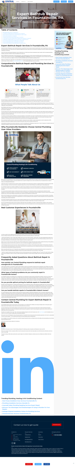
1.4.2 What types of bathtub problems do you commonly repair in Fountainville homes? (15, 39)
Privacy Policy (40, 437)
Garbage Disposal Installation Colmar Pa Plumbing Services (21, 411)
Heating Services (27, 437)
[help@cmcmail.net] (11, 438)
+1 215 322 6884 (15, 436)
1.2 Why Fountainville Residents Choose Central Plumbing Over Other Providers (14, 34)
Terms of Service (41, 439)
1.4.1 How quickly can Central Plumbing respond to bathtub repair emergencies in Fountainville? (16, 38)
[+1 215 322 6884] (11, 436)
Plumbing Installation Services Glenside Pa (15, 403)
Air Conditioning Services (29, 439)
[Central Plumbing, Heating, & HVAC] (11, 435)
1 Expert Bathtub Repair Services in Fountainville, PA (10, 32)
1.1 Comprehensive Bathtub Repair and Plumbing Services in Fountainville (13, 33)
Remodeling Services (28, 441)
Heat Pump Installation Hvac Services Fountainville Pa (19, 401)
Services (17, 1)
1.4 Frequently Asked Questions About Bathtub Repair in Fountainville (12, 37)
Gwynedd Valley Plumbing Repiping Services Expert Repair (21, 405)
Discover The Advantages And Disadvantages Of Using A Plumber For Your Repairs (64, 70)
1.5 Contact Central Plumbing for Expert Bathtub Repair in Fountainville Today (14, 43)
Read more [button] (7, 97)
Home (37, 10)
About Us (39, 434)
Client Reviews (30, 1)
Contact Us (23, 1)
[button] (50, 93)
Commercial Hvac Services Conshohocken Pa (16, 413)
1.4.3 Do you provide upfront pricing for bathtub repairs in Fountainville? (13, 40)
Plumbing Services (28, 434)
